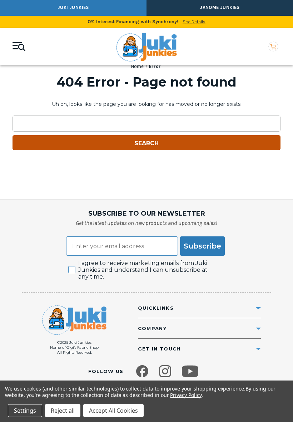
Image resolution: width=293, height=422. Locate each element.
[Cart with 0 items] (273, 46)
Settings (25, 410)
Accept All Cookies (113, 410)
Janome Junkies (220, 7)
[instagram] (165, 371)
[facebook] (142, 371)
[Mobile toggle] (19, 46)
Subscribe (202, 246)
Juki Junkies (73, 7)
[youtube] (190, 371)
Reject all (63, 410)
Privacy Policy (185, 395)
